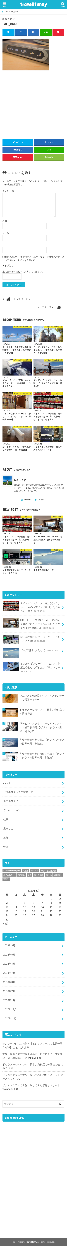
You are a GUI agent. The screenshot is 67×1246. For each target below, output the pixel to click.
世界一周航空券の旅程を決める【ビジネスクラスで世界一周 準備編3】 (41, 755)
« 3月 (5, 923)
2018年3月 (9, 982)
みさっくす (20, 480)
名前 (4, 221)
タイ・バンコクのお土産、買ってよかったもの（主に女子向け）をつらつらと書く (40, 607)
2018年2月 (9, 991)
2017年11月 (9, 1018)
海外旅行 (58, 875)
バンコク (34, 871)
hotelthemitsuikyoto (11, 871)
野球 (5, 846)
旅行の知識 (38, 875)
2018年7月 (9, 972)
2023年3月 (9, 945)
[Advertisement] (33, 111)
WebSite (27, 500)
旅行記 (49, 875)
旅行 (5, 837)
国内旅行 (21, 875)
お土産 (25, 871)
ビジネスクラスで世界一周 (18, 792)
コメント (8, 191)
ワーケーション (12, 810)
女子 (29, 875)
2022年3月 (9, 963)
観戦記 (6, 879)
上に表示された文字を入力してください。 (23, 271)
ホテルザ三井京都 (48, 871)
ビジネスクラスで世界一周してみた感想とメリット (31, 1074)
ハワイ (7, 782)
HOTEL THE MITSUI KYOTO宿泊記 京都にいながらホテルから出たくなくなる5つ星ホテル (40, 624)
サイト (5, 245)
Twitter (40, 500)
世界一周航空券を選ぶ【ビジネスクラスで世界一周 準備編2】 (41, 741)
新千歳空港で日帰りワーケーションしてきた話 (40, 638)
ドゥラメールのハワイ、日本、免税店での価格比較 (41, 711)
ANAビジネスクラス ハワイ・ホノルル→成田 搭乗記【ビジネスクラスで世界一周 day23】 (40, 727)
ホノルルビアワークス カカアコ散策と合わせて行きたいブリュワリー (40, 667)
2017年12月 (10, 1009)
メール (5, 233)
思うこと (8, 828)
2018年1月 (9, 1000)
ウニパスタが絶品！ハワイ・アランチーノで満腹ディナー (41, 697)
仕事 (5, 819)
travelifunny (33, 4)
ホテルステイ (10, 801)
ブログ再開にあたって (39, 650)
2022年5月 (9, 954)
